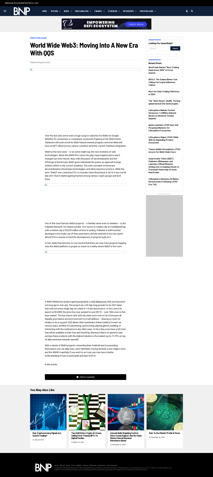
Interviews (128, 11)
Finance (98, 11)
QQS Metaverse (98, 301)
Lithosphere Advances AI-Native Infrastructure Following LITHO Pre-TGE (164, 182)
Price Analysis (82, 11)
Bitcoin (54, 11)
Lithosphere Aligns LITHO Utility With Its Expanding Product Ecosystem (163, 140)
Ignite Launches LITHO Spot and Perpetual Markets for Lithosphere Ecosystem (163, 128)
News (66, 11)
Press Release (146, 11)
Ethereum (112, 11)
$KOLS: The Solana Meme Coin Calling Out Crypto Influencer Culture (163, 82)
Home (44, 11)
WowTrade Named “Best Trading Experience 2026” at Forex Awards (164, 70)
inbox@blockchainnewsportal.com (21, 3)
